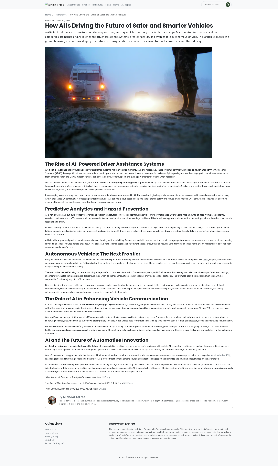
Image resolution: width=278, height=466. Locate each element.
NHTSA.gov (129, 383)
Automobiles (73, 4)
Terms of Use (51, 432)
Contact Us (50, 429)
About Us (49, 439)
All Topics (126, 4)
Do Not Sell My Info (55, 443)
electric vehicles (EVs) (219, 355)
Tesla (205, 259)
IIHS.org (106, 377)
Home (116, 4)
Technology (97, 4)
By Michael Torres (72, 397)
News (108, 4)
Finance (86, 4)
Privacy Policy (51, 436)
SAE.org (102, 388)
